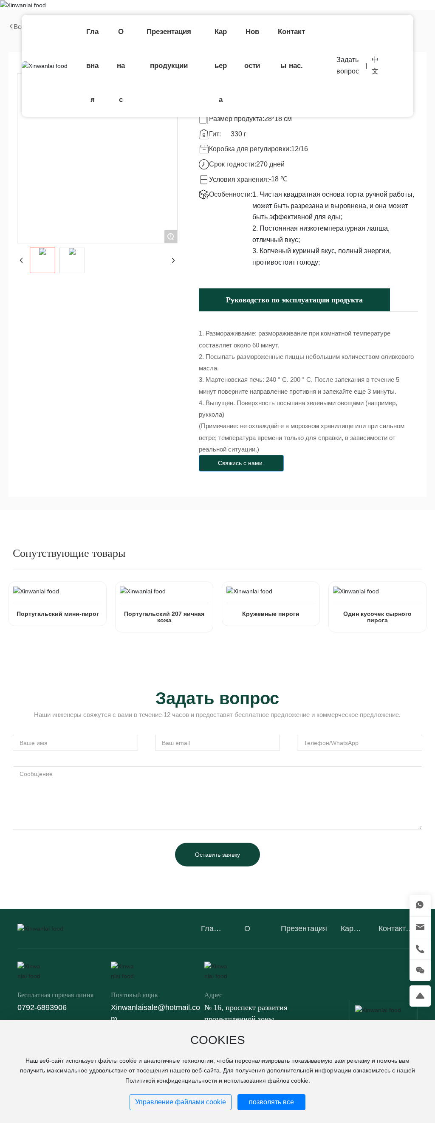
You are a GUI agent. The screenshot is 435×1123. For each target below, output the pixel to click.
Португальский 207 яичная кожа (164, 617)
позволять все (271, 1102)
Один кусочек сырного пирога (377, 617)
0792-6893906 (42, 1007)
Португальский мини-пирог (58, 613)
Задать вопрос (347, 65)
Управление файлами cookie (180, 1102)
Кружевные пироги (270, 613)
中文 (375, 65)
